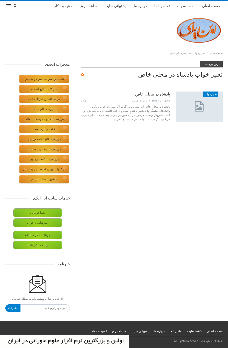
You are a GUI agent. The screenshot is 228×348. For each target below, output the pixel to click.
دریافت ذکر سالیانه (37, 235)
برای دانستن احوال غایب (44, 99)
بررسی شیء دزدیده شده (44, 149)
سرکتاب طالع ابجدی (44, 89)
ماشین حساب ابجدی (44, 179)
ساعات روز (88, 6)
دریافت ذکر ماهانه (37, 245)
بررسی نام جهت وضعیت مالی (44, 119)
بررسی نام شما (44, 109)
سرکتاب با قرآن (37, 222)
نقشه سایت (185, 6)
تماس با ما (162, 6)
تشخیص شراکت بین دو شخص (44, 79)
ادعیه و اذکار (63, 6)
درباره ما (140, 6)
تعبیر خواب (211, 94)
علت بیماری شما (44, 129)
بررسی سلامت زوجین (44, 159)
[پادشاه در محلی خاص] (199, 106)
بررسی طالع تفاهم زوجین (44, 139)
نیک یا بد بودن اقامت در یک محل (43, 169)
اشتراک (13, 308)
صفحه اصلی (211, 6)
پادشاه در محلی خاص (152, 94)
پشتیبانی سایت (115, 6)
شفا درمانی (37, 212)
